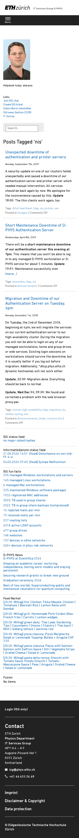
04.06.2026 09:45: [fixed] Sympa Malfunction (34, 462)
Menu (8, 22)
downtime (18, 281)
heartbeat (26, 208)
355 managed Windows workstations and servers (38, 475)
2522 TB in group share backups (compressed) (36, 505)
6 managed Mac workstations (24, 485)
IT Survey (9, 116)
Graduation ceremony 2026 (22, 580)
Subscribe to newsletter (17, 108)
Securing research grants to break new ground (36, 575)
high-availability (31, 409)
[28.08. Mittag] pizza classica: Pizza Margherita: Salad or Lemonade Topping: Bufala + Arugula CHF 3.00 (38, 638)
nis (41, 208)
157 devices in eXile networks (24, 540)
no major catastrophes (19, 440)
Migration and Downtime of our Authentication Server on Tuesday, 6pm (35, 303)
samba (9, 414)
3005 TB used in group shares (24, 500)
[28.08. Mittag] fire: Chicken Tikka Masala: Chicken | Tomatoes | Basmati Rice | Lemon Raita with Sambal (39, 606)
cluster (16, 409)
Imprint (11, 793)
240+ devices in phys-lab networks (28, 545)
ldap (36, 208)
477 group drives (15, 530)
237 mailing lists (15, 520)
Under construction (50, 418)
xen (56, 208)
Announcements (27, 286)
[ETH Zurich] (17, 7)
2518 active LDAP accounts (22, 525)
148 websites (12, 535)
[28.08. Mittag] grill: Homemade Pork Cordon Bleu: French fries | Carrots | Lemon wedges (38, 615)
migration (55, 409)
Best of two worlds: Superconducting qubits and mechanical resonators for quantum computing (36, 587)
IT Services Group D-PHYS (48, 9)
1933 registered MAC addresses (25, 495)
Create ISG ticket (13, 104)
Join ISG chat (11, 100)
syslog (19, 414)
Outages (22, 212)
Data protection (18, 809)
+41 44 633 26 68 (21, 776)
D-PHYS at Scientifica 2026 (22, 558)
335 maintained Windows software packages (34, 490)
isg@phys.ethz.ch (22, 770)
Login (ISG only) (16, 709)
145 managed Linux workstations (26, 480)
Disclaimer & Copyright (25, 801)
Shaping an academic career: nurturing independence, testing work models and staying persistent (36, 567)
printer (49, 208)
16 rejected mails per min (21, 510)
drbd (15, 208)
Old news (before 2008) (17, 112)
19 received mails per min (21, 515)
